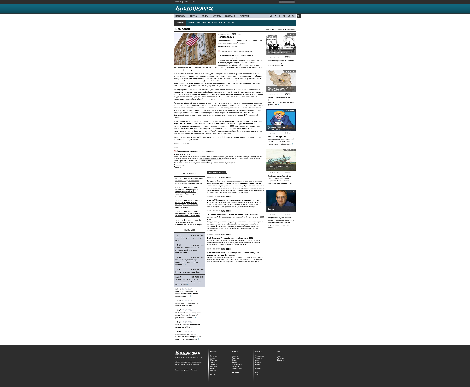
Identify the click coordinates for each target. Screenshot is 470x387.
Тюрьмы (257, 364)
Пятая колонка (237, 368)
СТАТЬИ (193, 16)
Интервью (235, 356)
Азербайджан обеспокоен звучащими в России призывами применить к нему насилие (188, 336)
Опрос (234, 362)
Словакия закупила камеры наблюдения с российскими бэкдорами (186, 262)
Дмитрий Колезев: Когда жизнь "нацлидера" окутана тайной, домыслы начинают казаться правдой (189, 204)
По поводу (235, 366)
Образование (259, 356)
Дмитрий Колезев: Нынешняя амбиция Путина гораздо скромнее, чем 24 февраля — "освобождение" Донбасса (186, 191)
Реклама (194, 370)
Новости (280, 356)
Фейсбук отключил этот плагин (211, 159)
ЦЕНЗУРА (206, 22)
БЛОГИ (205, 16)
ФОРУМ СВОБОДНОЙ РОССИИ (223, 22)
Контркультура (237, 364)
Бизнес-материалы (182, 370)
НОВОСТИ (180, 16)
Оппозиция (213, 356)
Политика (280, 358)
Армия (257, 360)
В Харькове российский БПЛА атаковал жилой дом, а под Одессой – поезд (187, 250)
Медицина (258, 358)
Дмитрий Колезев (181, 143)
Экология (213, 370)
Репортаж (235, 358)
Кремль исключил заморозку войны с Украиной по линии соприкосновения (186, 293)
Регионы (213, 362)
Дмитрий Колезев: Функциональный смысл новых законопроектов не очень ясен (187, 213)
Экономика (213, 366)
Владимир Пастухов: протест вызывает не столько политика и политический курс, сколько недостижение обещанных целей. (281, 222)
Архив (193, 2)
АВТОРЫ (216, 16)
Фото (256, 372)
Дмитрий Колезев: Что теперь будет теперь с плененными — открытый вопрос (188, 222)
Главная (178, 2)
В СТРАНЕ (230, 16)
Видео (257, 374)
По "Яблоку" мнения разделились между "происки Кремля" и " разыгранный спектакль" (188, 315)
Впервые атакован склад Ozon (187, 272)
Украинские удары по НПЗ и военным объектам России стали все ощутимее (188, 281)
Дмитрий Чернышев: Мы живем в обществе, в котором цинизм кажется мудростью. (281, 63)
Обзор (234, 360)
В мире (212, 368)
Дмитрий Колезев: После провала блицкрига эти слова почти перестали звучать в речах (189, 181)
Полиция (258, 362)
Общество (213, 360)
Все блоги (280, 29)
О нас (186, 2)
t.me (176, 147)
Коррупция (213, 364)
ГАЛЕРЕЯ (244, 16)
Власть (212, 358)
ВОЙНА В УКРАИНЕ (194, 22)
